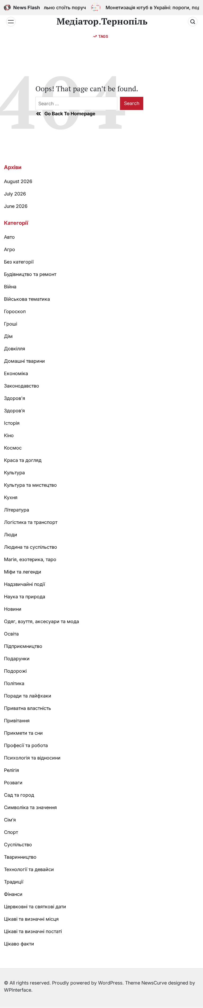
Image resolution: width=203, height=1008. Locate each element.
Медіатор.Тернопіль (102, 21)
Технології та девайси (29, 869)
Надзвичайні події (24, 584)
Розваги (13, 782)
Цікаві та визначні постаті (33, 931)
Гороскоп (15, 311)
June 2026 (15, 206)
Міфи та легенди (22, 572)
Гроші (10, 324)
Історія (12, 423)
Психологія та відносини (32, 758)
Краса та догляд (22, 460)
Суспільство (18, 844)
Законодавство (21, 386)
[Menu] (11, 21)
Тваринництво (20, 857)
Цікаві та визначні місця (31, 919)
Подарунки (17, 658)
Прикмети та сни (23, 733)
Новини (12, 609)
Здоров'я (14, 398)
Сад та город (19, 795)
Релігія (11, 770)
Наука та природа (24, 596)
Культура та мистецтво (30, 485)
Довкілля (14, 348)
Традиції (13, 882)
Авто (9, 237)
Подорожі (15, 671)
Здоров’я (14, 410)
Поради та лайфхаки (27, 696)
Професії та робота (26, 745)
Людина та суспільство (30, 547)
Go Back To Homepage (69, 113)
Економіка (16, 373)
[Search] (192, 21)
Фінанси (13, 894)
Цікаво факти (19, 944)
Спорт (11, 832)
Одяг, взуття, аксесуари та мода (41, 621)
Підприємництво (23, 646)
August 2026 (18, 181)
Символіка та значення (30, 807)
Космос (13, 448)
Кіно (9, 435)
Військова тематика (27, 299)
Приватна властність (27, 708)
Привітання (17, 720)
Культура (14, 472)
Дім (8, 336)
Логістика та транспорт (30, 522)
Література (16, 510)
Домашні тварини (24, 361)
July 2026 (15, 194)
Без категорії (19, 262)
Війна (10, 286)
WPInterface (17, 990)
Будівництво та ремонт (30, 274)
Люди (10, 534)
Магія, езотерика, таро (30, 559)
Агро (9, 249)
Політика (14, 683)
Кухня (10, 497)
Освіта (11, 634)
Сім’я (10, 820)
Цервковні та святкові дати (35, 906)
